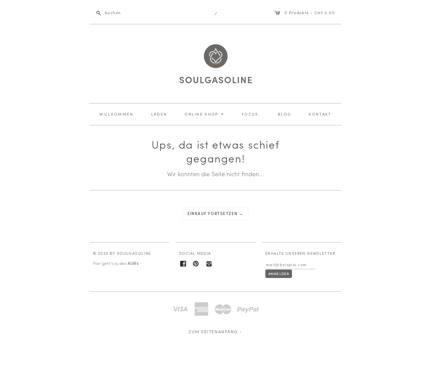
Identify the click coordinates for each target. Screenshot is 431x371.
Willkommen (116, 114)
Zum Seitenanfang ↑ (215, 331)
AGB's (133, 263)
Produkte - (305, 13)
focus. (251, 114)
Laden (159, 114)
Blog (284, 114)
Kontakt (320, 114)
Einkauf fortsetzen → (216, 213)
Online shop (205, 114)
